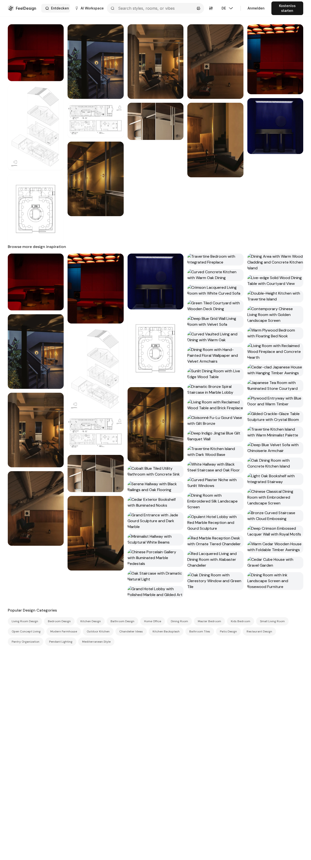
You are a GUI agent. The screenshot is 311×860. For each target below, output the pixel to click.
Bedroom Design (59, 621)
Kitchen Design (90, 621)
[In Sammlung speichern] (56, 31)
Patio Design (228, 631)
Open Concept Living (26, 631)
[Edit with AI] (56, 53)
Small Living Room (272, 621)
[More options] (116, 110)
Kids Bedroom (240, 621)
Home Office (152, 621)
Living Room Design (25, 621)
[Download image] (56, 42)
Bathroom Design (122, 621)
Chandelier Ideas (131, 631)
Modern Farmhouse (63, 631)
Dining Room (179, 621)
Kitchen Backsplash (166, 631)
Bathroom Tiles (199, 631)
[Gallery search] (198, 8)
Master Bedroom (209, 621)
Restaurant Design (259, 631)
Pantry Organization (25, 642)
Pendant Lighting (60, 642)
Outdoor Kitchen (98, 631)
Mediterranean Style (96, 642)
